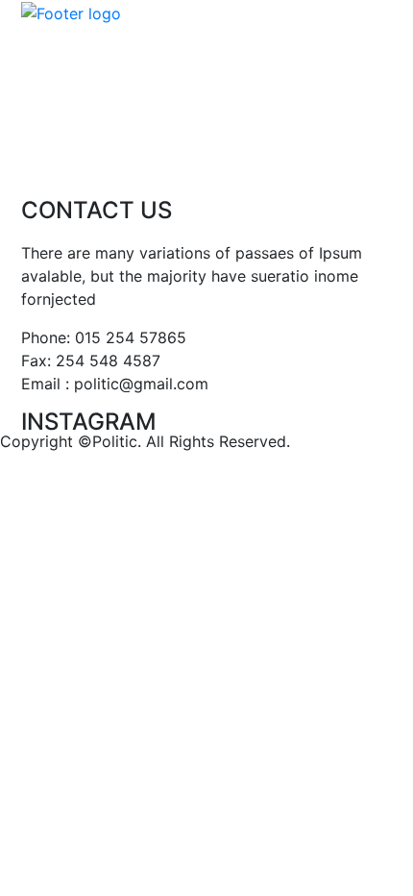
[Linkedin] (147, 169)
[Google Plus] (68, 169)
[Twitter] (107, 169)
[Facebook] (28, 169)
